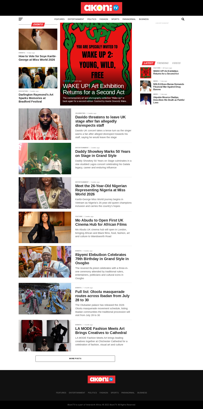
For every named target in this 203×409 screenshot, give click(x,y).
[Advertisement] (162, 41)
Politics (91, 19)
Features (59, 19)
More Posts (75, 358)
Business (144, 19)
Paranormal (129, 19)
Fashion (104, 19)
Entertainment (76, 19)
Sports (115, 19)
